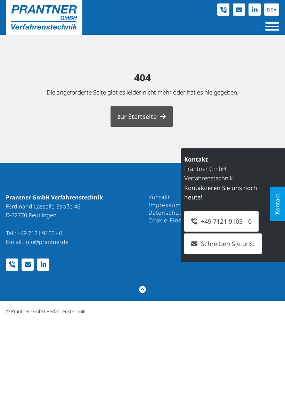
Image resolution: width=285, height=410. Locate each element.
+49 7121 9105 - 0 (39, 233)
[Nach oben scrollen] (142, 289)
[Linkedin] (255, 9)
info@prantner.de (46, 242)
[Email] (239, 9)
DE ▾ (271, 10)
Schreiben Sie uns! (228, 243)
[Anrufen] (223, 9)
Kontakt (277, 204)
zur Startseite (137, 116)
